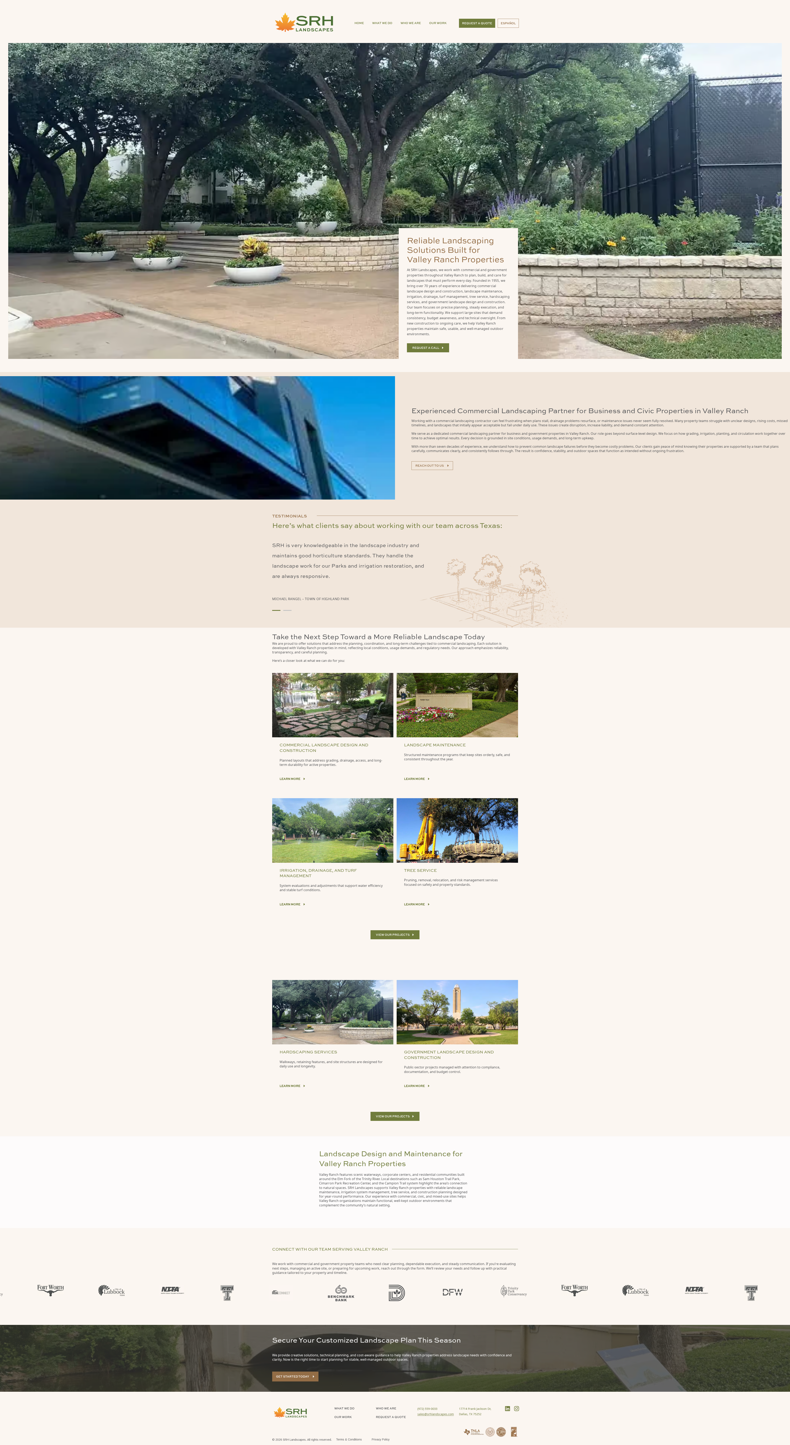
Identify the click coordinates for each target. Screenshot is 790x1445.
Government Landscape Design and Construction (449, 1054)
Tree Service (420, 870)
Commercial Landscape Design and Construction (324, 747)
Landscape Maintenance (435, 745)
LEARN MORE (290, 904)
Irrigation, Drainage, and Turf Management (318, 873)
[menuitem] (359, 23)
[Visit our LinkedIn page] (507, 1408)
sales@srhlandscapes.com (435, 1414)
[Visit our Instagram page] (516, 1408)
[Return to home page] (305, 21)
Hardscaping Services (308, 1052)
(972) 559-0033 (427, 1409)
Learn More (290, 779)
